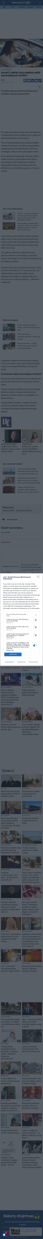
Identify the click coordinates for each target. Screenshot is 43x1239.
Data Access (21, 662)
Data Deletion (9, 662)
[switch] (35, 620)
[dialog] (21, 619)
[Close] (39, 577)
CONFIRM (13, 654)
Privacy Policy (33, 662)
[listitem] (21, 615)
